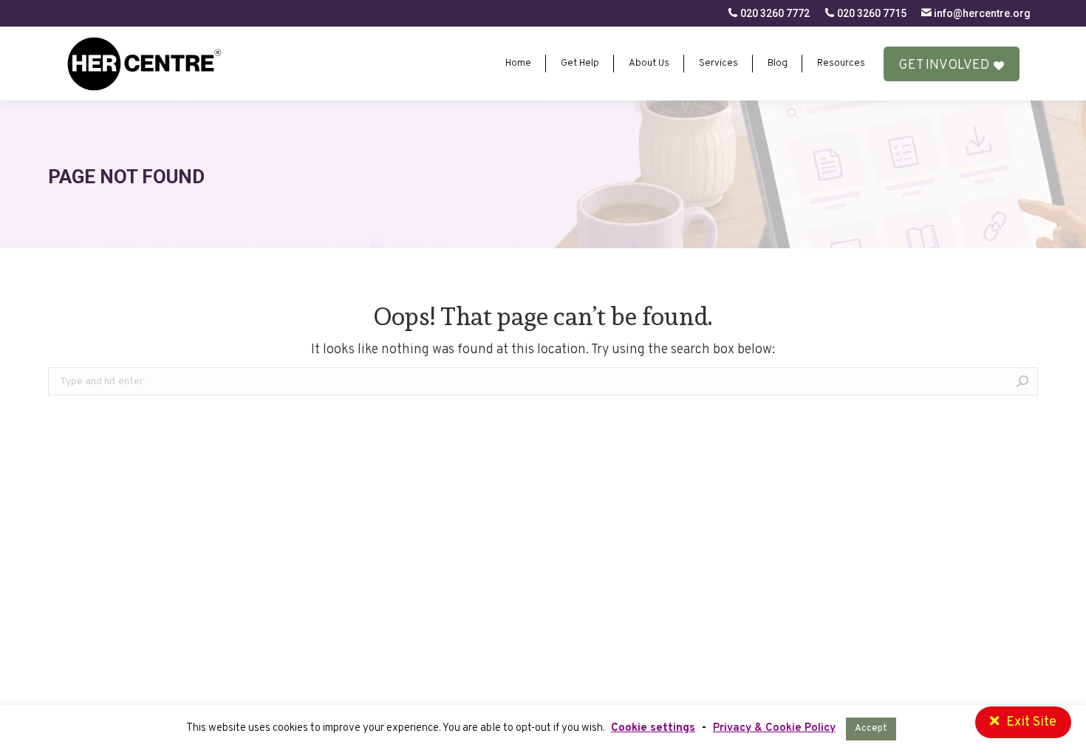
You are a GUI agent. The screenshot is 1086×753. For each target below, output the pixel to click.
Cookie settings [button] (653, 728)
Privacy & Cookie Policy (774, 728)
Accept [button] (871, 729)
